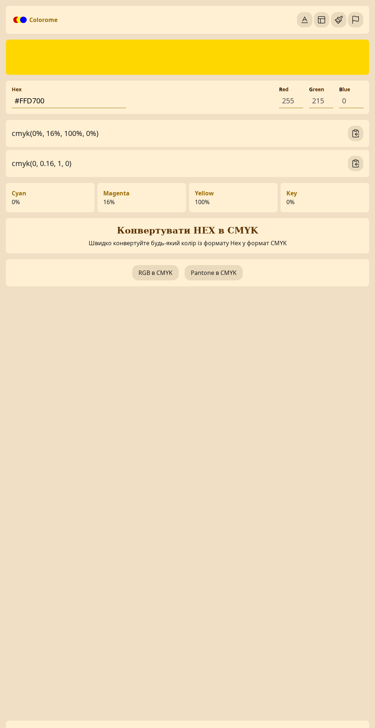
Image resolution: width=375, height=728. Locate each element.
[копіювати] (355, 133)
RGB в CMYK (155, 273)
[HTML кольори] (321, 19)
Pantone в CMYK (214, 273)
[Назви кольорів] (304, 19)
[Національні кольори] (355, 19)
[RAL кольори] (338, 19)
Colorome (43, 20)
